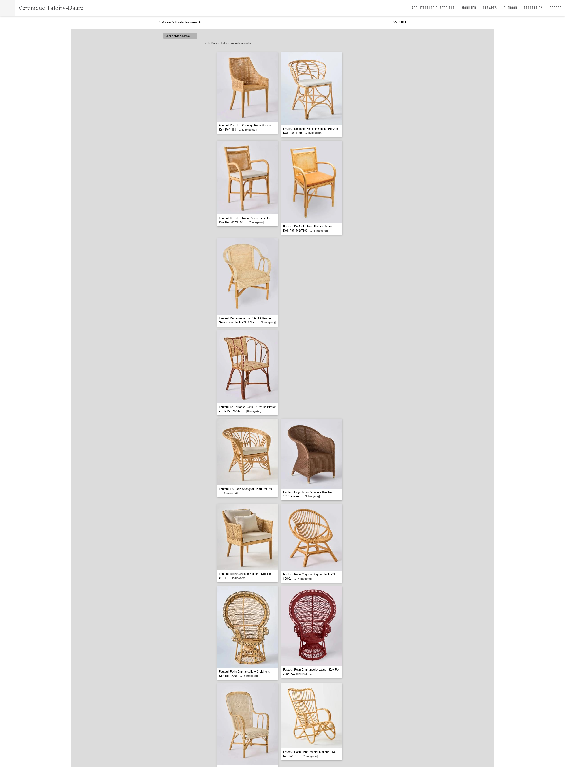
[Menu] (7, 8)
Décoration (533, 8)
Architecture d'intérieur (433, 8)
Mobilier (469, 8)
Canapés (490, 8)
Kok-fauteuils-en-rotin (188, 22)
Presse (556, 8)
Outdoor (510, 8)
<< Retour (399, 21)
